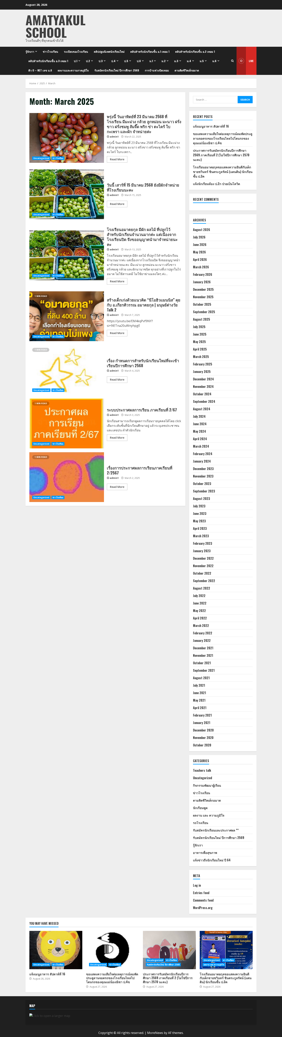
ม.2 (164, 61)
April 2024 (200, 439)
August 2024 (201, 409)
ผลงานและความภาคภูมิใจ (73, 70)
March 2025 (201, 356)
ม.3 (176, 61)
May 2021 (199, 700)
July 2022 (199, 595)
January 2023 (202, 551)
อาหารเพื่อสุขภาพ (205, 852)
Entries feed (201, 892)
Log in (197, 885)
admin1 (114, 136)
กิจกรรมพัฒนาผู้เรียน (207, 785)
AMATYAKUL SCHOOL (56, 25)
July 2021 (199, 685)
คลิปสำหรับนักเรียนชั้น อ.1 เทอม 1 (149, 51)
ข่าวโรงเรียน (50, 51)
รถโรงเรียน (200, 822)
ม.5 (202, 61)
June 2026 (199, 244)
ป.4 (113, 61)
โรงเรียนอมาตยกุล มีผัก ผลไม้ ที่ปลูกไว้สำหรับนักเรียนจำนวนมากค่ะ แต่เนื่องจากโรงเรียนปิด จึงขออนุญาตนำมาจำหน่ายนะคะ (66, 255)
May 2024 (199, 431)
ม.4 (189, 61)
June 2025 (199, 334)
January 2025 (202, 371)
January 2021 (201, 722)
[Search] (232, 61)
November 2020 (203, 737)
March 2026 (201, 267)
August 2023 (201, 498)
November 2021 (203, 655)
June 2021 (199, 693)
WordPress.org (203, 907)
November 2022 (203, 566)
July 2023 (199, 506)
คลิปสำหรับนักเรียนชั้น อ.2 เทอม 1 (195, 51)
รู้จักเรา (30, 51)
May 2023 (199, 521)
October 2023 (202, 483)
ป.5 (126, 61)
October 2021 (202, 663)
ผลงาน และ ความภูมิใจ (208, 815)
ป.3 (101, 61)
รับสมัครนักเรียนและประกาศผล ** (216, 830)
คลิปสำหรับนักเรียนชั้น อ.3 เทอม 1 (48, 61)
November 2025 (203, 297)
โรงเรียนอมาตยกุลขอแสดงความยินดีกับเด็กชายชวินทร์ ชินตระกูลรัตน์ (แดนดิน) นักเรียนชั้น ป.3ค (222, 172)
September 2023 (204, 491)
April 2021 (199, 707)
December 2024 (203, 379)
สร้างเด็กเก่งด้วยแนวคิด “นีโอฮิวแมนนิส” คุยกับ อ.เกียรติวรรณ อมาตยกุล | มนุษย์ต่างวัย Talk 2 (66, 316)
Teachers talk (202, 770)
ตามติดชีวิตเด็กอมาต (187, 70)
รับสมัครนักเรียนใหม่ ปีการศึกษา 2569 (116, 70)
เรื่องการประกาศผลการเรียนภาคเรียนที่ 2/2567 (66, 477)
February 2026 (202, 274)
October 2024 (202, 394)
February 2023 (202, 543)
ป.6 (139, 61)
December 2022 (203, 558)
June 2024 (200, 424)
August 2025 (201, 319)
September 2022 (204, 580)
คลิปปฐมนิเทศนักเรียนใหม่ (109, 51)
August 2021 (201, 678)
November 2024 (203, 386)
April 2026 (200, 259)
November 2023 (203, 476)
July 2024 (199, 416)
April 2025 (200, 349)
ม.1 (151, 61)
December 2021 (203, 648)
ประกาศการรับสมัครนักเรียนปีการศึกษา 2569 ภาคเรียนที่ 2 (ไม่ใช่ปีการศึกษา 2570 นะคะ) (221, 155)
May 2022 (199, 610)
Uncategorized (41, 158)
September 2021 (204, 670)
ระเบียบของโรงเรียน (76, 51)
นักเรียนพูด (200, 807)
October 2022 (202, 573)
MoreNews (155, 1033)
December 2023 (203, 468)
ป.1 (75, 61)
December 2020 (203, 730)
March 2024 (201, 446)
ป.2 (88, 61)
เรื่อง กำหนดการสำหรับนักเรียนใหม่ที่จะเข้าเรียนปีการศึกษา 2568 (66, 370)
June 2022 (199, 603)
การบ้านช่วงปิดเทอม (157, 70)
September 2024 (204, 401)
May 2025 (199, 341)
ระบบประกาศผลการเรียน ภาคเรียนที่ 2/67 (66, 423)
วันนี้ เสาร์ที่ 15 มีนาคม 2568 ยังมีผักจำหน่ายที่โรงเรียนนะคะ (66, 194)
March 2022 (201, 625)
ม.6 (214, 61)
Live (251, 61)
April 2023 (200, 528)
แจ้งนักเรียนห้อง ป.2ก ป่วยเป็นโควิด (216, 183)
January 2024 (202, 461)
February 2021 (202, 715)
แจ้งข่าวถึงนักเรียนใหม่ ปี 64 (212, 860)
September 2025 (204, 312)
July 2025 (199, 326)
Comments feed (203, 900)
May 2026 (199, 252)
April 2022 (200, 618)
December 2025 (203, 289)
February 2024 (202, 453)
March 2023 (201, 536)
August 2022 (201, 588)
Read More (117, 159)
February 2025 (202, 364)
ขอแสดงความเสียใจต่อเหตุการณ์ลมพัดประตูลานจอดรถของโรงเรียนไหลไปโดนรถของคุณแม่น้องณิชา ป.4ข (222, 138)
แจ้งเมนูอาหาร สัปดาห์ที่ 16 (211, 126)
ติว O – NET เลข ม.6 (40, 70)
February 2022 (202, 633)
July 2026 (199, 237)
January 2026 (202, 282)
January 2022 (202, 640)
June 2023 (199, 513)
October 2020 (202, 745)
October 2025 (202, 304)
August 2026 (201, 229)
